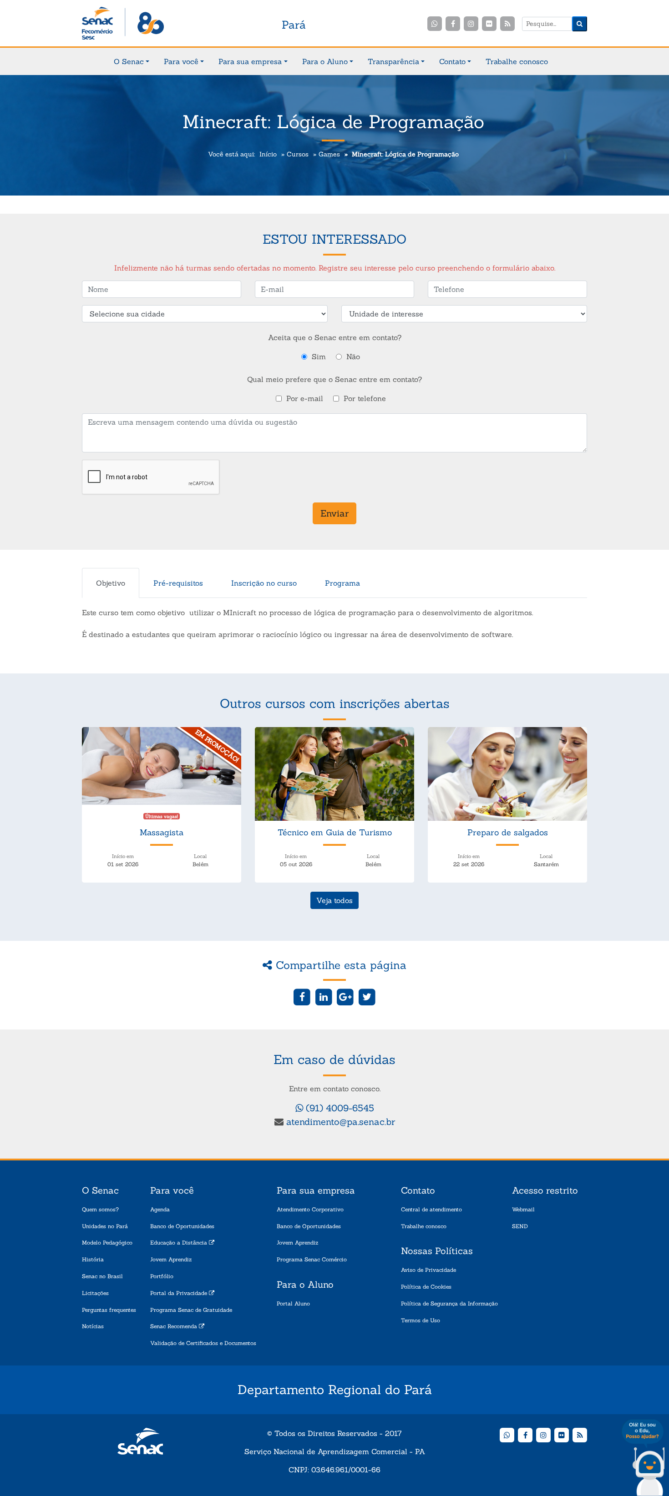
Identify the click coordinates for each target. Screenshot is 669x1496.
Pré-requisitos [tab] (178, 582)
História (93, 1259)
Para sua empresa (250, 61)
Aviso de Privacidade (428, 1269)
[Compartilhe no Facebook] (302, 996)
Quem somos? (100, 1209)
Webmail (523, 1209)
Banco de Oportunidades (182, 1226)
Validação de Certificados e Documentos (203, 1343)
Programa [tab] (342, 582)
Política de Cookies (426, 1286)
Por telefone (365, 398)
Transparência (393, 61)
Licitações (95, 1293)
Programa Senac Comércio (312, 1259)
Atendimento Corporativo (310, 1209)
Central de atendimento (431, 1209)
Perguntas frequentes (109, 1309)
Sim (319, 356)
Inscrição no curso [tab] (264, 582)
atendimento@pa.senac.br (340, 1121)
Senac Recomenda (174, 1326)
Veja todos (334, 900)
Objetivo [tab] (110, 582)
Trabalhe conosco (517, 61)
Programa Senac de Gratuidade (191, 1309)
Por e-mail (304, 398)
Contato (452, 61)
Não (353, 356)
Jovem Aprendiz (171, 1259)
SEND (520, 1226)
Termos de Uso (420, 1320)
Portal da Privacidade (179, 1293)
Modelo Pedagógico (107, 1242)
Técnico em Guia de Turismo (335, 832)
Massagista (161, 832)
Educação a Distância (179, 1242)
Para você (181, 61)
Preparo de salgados (507, 832)
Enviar (334, 513)
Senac (123, 24)
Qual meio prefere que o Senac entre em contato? (334, 379)
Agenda (160, 1209)
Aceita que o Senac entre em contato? (334, 337)
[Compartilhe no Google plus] (345, 996)
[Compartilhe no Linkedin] (324, 996)
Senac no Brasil (102, 1276)
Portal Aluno (293, 1303)
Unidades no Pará (105, 1226)
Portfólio (161, 1276)
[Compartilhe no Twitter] (367, 996)
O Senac (129, 61)
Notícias (93, 1326)
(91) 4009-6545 (338, 1108)
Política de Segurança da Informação (449, 1303)
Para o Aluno (325, 61)
